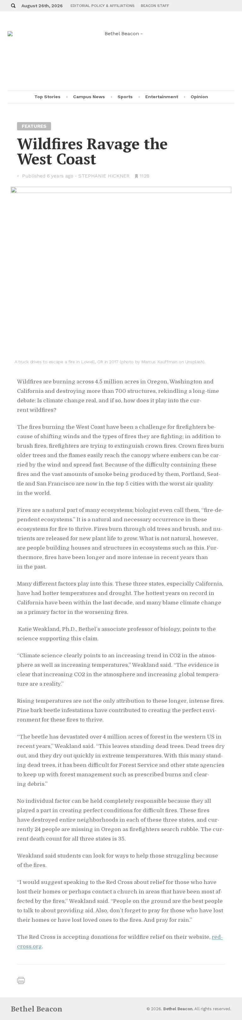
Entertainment (161, 96)
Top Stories (47, 96)
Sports (125, 96)
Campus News (89, 96)
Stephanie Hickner (104, 176)
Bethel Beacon (36, 1009)
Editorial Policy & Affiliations (103, 5)
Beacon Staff (155, 5)
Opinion (199, 96)
